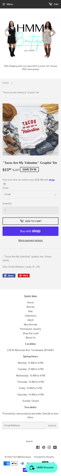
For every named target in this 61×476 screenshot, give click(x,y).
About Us (30, 337)
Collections (30, 315)
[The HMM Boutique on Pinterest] (43, 447)
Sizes (5, 188)
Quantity (7, 203)
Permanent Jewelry (30, 329)
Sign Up (52, 425)
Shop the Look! (30, 333)
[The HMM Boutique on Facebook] (38, 447)
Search (29, 441)
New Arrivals (30, 324)
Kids (30, 311)
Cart (55, 4)
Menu (10, 4)
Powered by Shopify (44, 457)
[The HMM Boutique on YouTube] (55, 447)
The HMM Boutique (21, 457)
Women (30, 307)
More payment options (30, 240)
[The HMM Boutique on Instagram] (49, 447)
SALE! (30, 320)
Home (5, 83)
